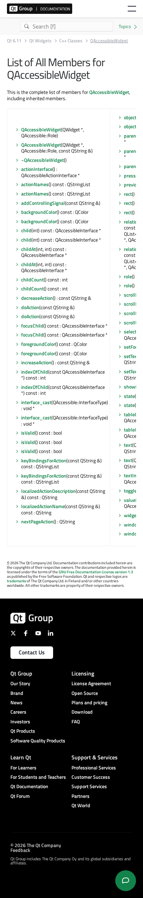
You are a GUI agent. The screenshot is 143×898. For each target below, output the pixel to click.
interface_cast (36, 402)
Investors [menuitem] (20, 721)
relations (133, 221)
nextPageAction (37, 521)
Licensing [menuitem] (83, 673)
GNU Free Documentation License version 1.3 (96, 572)
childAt (28, 249)
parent (131, 135)
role (128, 276)
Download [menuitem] (82, 711)
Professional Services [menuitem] (94, 767)
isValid (28, 432)
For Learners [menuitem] (23, 767)
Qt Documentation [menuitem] (29, 786)
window (132, 524)
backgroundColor (39, 212)
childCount (32, 279)
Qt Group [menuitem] (21, 673)
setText (131, 356)
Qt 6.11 (14, 40)
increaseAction (36, 362)
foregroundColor (38, 344)
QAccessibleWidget (109, 92)
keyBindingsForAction (43, 460)
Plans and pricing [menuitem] (89, 702)
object (130, 117)
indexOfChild (34, 371)
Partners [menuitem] (81, 796)
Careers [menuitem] (18, 711)
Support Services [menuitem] (89, 786)
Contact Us (32, 652)
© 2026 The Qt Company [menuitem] (35, 845)
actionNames (35, 184)
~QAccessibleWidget (42, 160)
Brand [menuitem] (16, 693)
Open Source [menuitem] (85, 693)
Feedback (20, 850)
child (26, 230)
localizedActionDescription (48, 491)
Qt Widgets (40, 40)
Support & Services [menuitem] (95, 757)
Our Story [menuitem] (20, 683)
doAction (30, 307)
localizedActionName (43, 506)
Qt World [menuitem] (81, 805)
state (129, 396)
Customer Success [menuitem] (91, 777)
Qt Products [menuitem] (22, 730)
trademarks (16, 581)
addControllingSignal (43, 203)
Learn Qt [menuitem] (20, 757)
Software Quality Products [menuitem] (37, 740)
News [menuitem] (16, 702)
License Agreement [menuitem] (91, 683)
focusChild (32, 325)
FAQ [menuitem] (76, 721)
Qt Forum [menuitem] (20, 796)
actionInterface (36, 169)
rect (128, 194)
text (128, 444)
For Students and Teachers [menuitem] (38, 777)
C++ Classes (70, 40)
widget (131, 515)
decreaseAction (37, 298)
